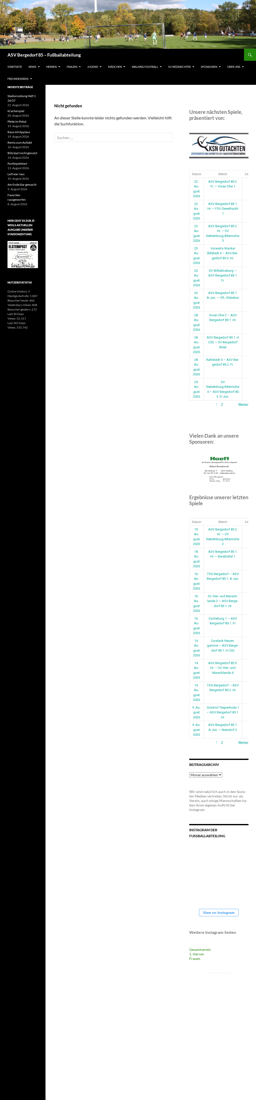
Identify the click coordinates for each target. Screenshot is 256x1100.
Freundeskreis (18, 78)
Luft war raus (16, 174)
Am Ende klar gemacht (22, 184)
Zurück (194, 405)
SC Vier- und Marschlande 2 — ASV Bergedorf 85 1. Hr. (222, 601)
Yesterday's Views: (20, 305)
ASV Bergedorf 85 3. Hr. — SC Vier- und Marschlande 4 (223, 668)
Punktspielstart (17, 163)
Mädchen (115, 66)
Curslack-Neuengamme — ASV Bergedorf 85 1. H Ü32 (222, 645)
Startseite (15, 66)
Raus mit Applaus (19, 132)
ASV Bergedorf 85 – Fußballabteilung (44, 55)
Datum (196, 174)
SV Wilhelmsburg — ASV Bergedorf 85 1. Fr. (223, 275)
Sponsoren (209, 66)
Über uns (233, 66)
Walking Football (145, 66)
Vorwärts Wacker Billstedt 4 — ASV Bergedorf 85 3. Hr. (222, 253)
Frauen (72, 66)
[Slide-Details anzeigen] (218, 145)
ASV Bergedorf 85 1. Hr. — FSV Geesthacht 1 (223, 208)
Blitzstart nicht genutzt (22, 153)
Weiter (243, 405)
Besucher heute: (18, 300)
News (32, 66)
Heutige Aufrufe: (19, 296)
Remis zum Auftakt (20, 142)
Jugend (92, 66)
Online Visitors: (18, 291)
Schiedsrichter (179, 66)
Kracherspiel (16, 111)
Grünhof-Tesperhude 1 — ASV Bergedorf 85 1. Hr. (222, 712)
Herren (51, 66)
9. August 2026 (196, 712)
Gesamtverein (200, 949)
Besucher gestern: (20, 309)
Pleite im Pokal (17, 121)
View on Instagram (218, 913)
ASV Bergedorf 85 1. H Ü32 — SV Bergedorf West (223, 342)
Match (222, 174)
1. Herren (196, 954)
